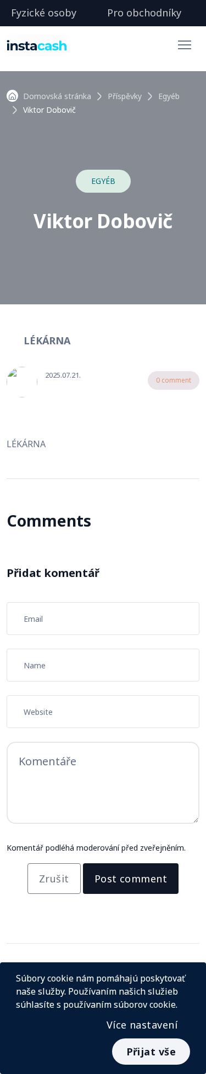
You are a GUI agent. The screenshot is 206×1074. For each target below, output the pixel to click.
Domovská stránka (57, 96)
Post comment (130, 878)
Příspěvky (125, 96)
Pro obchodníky (144, 12)
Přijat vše (151, 1051)
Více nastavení (142, 1024)
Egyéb (169, 96)
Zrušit (54, 878)
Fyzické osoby (43, 12)
